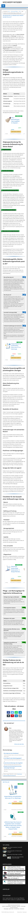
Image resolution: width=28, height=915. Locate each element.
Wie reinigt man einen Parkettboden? (11, 753)
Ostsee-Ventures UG (10, 912)
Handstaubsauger (8, 906)
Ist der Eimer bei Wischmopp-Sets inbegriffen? (13, 763)
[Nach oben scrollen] (26, 913)
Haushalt (3, 906)
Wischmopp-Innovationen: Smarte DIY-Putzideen (14, 848)
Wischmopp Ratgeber (12, 2)
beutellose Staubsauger (14, 907)
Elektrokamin (22, 908)
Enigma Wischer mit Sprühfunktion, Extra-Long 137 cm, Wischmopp (16, 346)
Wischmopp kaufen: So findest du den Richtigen (14, 851)
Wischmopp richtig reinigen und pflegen (14, 854)
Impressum (25, 912)
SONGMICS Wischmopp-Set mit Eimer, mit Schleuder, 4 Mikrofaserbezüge (15, 878)
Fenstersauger (23, 906)
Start (9, 11)
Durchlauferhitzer (17, 908)
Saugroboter (18, 906)
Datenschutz (19, 912)
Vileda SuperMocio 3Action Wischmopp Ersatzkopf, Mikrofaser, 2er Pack (15, 869)
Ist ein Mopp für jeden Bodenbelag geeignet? (13, 758)
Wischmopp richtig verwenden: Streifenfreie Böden (18, 857)
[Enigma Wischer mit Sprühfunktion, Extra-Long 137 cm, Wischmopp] (13, 794)
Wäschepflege (6, 908)
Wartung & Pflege (14, 11)
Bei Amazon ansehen (16, 131)
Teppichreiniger (11, 908)
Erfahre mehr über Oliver (19, 744)
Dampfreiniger (14, 906)
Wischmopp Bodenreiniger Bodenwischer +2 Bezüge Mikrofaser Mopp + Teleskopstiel (15, 569)
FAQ (20, 11)
